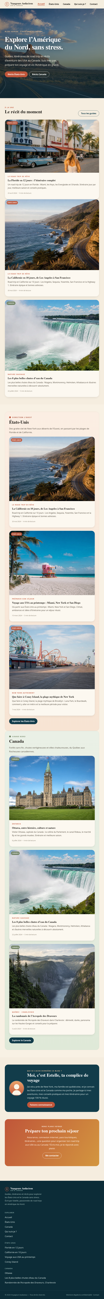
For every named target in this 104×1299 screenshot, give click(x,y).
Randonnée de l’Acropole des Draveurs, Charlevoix (30, 1282)
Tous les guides (88, 113)
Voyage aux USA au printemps (20, 1256)
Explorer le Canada (21, 1040)
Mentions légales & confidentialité (79, 1295)
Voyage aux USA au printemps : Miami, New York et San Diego (46, 603)
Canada (66, 4)
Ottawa (8, 1273)
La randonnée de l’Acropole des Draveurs (34, 1016)
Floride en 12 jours (14, 1247)
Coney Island (11, 1261)
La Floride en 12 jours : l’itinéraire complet (32, 180)
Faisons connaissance (41, 1104)
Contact (94, 4)
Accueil (41, 3)
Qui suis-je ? (80, 4)
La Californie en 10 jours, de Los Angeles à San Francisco (39, 277)
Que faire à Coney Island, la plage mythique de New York (43, 697)
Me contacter (52, 1155)
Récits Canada (39, 74)
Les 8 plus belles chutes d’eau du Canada (30, 378)
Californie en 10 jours (15, 1252)
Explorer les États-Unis (23, 721)
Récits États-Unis (16, 74)
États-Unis (54, 4)
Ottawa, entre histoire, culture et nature (34, 828)
